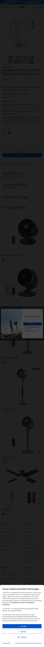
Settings (24, 637)
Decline (23, 632)
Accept (23, 626)
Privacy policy (7, 643)
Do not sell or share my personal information (28, 643)
